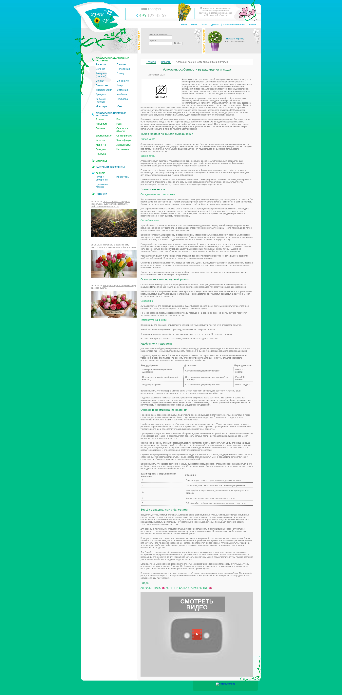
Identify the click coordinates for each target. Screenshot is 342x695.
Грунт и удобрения (102, 178)
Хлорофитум (123, 140)
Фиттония (122, 90)
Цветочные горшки (102, 185)
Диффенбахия (104, 90)
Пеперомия (123, 69)
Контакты (253, 25)
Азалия (100, 119)
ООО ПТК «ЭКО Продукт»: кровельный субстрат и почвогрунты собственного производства (110, 203)
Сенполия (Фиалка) (122, 130)
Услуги (194, 25)
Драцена (101, 94)
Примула (101, 154)
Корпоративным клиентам (234, 25)
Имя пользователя (158, 34)
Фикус (120, 85)
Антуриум (101, 123)
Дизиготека (102, 85)
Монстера (101, 106)
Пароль (152, 40)
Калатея (100, 140)
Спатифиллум (124, 135)
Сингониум (123, 80)
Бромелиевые (104, 135)
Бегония (100, 69)
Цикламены (122, 149)
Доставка (215, 25)
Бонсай (100, 80)
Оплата (204, 25)
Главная (183, 25)
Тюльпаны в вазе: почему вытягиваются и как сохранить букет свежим (113, 245)
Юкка (120, 106)
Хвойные (122, 94)
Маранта (101, 144)
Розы (119, 123)
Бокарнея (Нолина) (101, 75)
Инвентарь (122, 177)
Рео (118, 119)
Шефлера (122, 99)
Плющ (120, 73)
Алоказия (101, 64)
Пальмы (121, 64)
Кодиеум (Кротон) (100, 100)
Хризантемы (123, 144)
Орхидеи (101, 149)
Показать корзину (235, 38)
